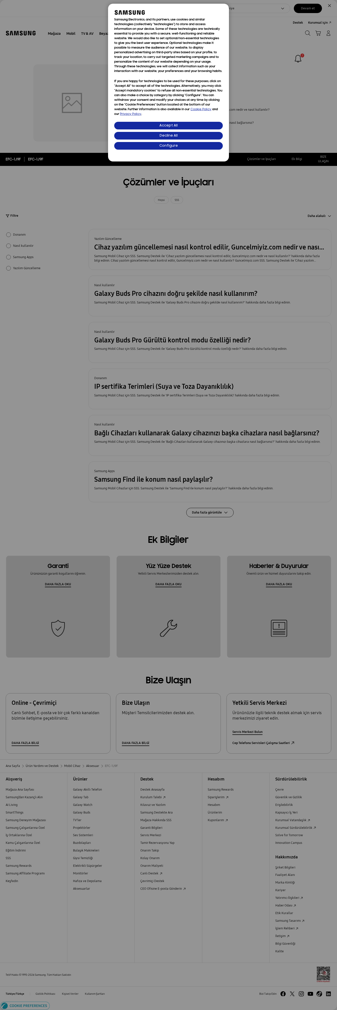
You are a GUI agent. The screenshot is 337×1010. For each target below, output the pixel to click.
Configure (168, 146)
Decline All (169, 136)
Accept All (168, 125)
